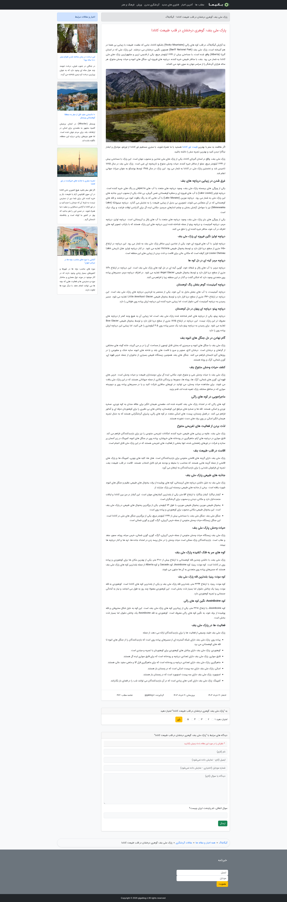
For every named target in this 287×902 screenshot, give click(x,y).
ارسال (222, 823)
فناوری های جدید (170, 5)
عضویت (222, 884)
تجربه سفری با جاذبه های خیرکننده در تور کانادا (78, 182)
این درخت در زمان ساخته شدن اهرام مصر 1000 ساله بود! (77, 58)
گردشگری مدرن (151, 5)
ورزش (139, 5)
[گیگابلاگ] (219, 4)
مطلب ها (199, 5)
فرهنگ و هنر (128, 5)
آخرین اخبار (187, 5)
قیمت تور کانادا (189, 147)
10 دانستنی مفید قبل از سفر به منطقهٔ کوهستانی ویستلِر (79, 116)
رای (178, 719)
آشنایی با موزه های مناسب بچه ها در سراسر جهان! (80, 261)
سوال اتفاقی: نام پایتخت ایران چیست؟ (208, 808)
